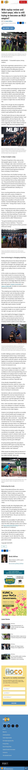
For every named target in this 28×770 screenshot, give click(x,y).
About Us (5, 731)
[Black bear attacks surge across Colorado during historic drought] (5, 637)
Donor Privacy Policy (7, 746)
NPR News (13, 623)
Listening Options (6, 734)
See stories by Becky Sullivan (16, 563)
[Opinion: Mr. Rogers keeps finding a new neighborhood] (5, 647)
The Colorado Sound (7, 755)
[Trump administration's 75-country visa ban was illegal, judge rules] (5, 626)
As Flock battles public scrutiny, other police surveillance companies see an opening (18, 658)
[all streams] (26, 768)
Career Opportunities (7, 737)
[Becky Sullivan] (4, 558)
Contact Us (5, 752)
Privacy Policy (6, 743)
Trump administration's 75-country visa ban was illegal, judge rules (17, 627)
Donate (24, 2)
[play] (2, 768)
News (4, 546)
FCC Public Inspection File (8, 740)
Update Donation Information (9, 749)
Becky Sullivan (9, 21)
